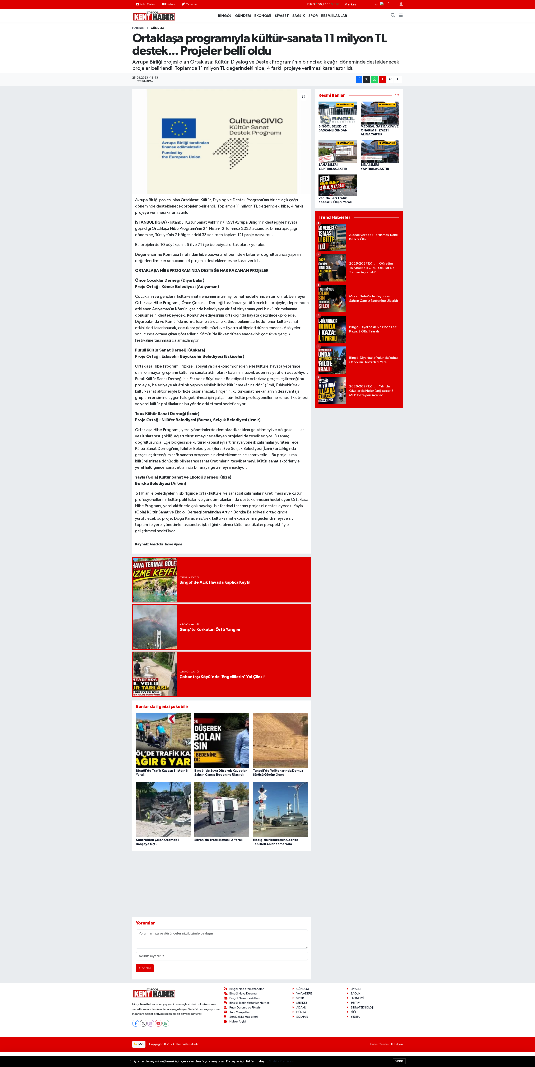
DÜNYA (301, 1012)
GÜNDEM (243, 16)
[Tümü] (397, 95)
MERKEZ (301, 1002)
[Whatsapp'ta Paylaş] (374, 79)
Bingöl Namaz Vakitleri (244, 998)
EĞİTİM (355, 1002)
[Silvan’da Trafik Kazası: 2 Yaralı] (221, 809)
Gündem (157, 28)
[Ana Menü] (401, 16)
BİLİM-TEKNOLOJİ (362, 1007)
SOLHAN (302, 1016)
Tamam (399, 1061)
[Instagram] (150, 1023)
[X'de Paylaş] (366, 79)
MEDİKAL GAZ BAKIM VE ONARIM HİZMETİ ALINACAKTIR (380, 130)
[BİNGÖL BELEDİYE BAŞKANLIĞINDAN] (337, 113)
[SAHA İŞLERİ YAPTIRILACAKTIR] (337, 151)
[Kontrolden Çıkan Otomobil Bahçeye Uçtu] (163, 809)
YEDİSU (355, 1016)
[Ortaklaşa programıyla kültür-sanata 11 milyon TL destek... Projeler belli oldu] (221, 141)
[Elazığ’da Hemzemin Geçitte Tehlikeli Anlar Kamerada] (280, 809)
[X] (143, 1023)
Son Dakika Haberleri (243, 1016)
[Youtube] (158, 1023)
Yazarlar (191, 4)
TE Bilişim (397, 1044)
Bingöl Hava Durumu (243, 993)
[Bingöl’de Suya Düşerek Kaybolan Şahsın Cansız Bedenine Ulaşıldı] (221, 740)
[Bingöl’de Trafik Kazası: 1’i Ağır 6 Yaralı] (163, 740)
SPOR (313, 16)
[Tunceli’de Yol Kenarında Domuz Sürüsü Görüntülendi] (280, 740)
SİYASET (282, 16)
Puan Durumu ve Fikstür (245, 1007)
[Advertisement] (222, 884)
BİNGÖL (225, 16)
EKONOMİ (262, 16)
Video (171, 4)
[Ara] (393, 16)
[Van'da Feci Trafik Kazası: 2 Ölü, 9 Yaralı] (337, 185)
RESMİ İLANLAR (334, 16)
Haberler (138, 28)
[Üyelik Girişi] (399, 4)
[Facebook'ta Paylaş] (359, 79)
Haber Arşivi (237, 1021)
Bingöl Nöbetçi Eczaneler (246, 989)
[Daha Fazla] (382, 79)
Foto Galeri (147, 4)
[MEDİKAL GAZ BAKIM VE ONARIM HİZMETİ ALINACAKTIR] (380, 113)
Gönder (145, 968)
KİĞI (353, 1012)
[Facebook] (135, 1023)
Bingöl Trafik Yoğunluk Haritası (249, 1002)
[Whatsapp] (165, 1023)
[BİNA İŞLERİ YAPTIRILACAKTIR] (380, 151)
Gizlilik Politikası (281, 1061)
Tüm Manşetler (239, 1012)
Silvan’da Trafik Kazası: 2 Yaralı (218, 840)
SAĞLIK (298, 16)
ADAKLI (301, 1007)
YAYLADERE (304, 993)
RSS (141, 1044)
